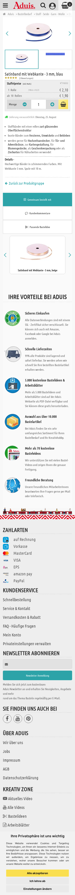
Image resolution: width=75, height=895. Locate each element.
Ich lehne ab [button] (37, 881)
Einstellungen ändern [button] (37, 888)
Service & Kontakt (16, 608)
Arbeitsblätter (18, 824)
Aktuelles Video (20, 798)
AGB (6, 768)
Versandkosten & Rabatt (22, 617)
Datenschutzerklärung (20, 777)
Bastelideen (17, 816)
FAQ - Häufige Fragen (19, 625)
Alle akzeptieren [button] (37, 873)
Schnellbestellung (17, 599)
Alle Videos (16, 807)
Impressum (11, 759)
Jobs (6, 751)
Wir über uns (13, 742)
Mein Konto (12, 634)
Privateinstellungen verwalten (27, 643)
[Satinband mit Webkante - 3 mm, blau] (38, 33)
